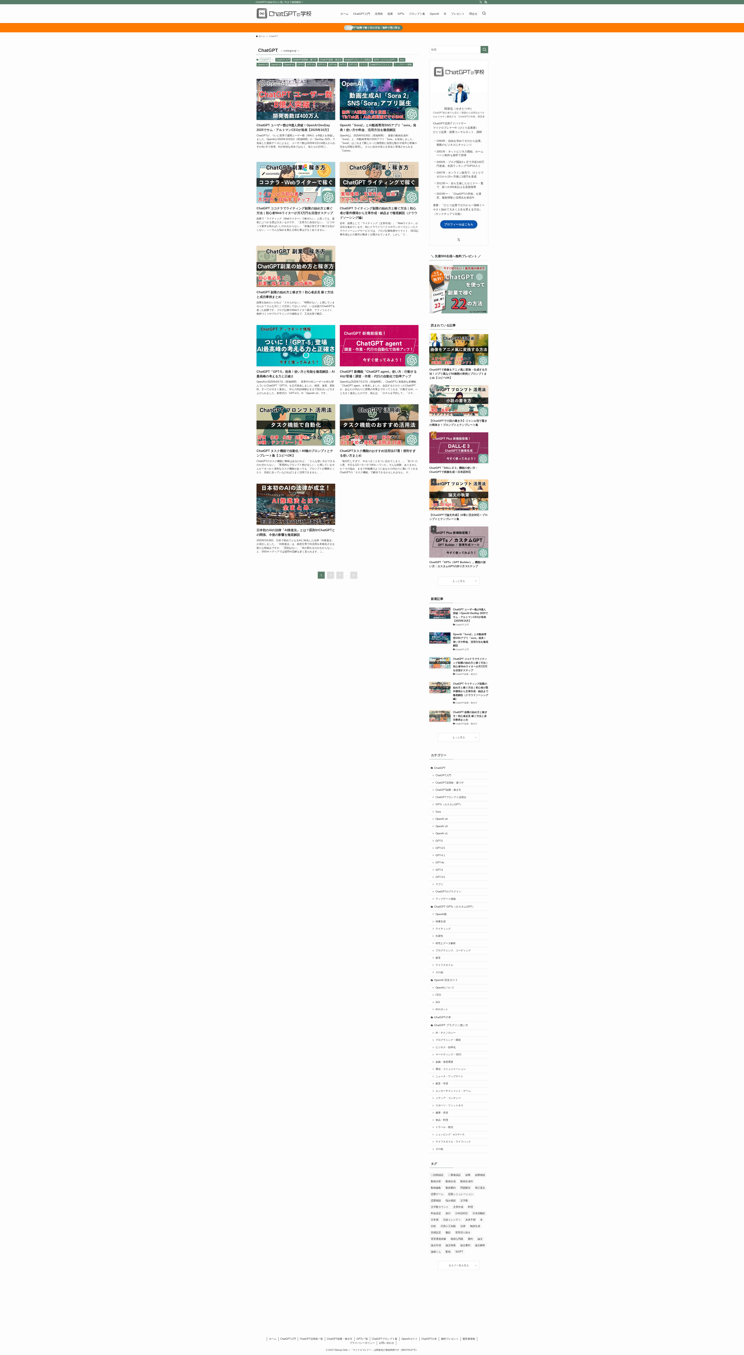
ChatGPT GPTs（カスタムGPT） (454, 906)
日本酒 (434, 1219)
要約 (470, 1238)
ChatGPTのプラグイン (381, 64)
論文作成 (436, 1245)
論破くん (436, 1251)
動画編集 (436, 1187)
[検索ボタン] (484, 13)
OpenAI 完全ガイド (446, 980)
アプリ (363, 64)
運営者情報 (468, 1338)
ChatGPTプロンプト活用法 (358, 60)
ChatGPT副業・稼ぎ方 (331, 60)
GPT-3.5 (353, 64)
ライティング (443, 928)
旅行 (448, 1213)
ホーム (272, 1338)
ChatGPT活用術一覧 (311, 1338)
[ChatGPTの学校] (284, 13)
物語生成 (475, 1226)
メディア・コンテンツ (448, 1098)
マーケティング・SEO (448, 1054)
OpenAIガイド (409, 1338)
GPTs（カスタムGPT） (385, 60)
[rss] (485, 2)
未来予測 (470, 1219)
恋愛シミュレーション (460, 1194)
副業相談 (480, 1174)
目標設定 (436, 1232)
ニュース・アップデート (449, 1076)
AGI (438, 1002)
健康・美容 (442, 1112)
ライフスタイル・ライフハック (453, 1141)
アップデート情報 (403, 64)
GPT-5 (300, 64)
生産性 (439, 936)
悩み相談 (451, 1200)
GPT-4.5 (311, 64)
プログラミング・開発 (448, 1040)
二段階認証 (437, 1174)
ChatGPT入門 (283, 60)
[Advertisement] (379, 280)
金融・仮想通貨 (444, 1062)
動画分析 (436, 1181)
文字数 (464, 1200)
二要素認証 (454, 1174)
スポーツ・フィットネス (449, 1105)
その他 (439, 972)
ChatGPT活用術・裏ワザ (305, 60)
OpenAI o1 (289, 64)
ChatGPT (440, 767)
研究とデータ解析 (446, 943)
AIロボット (442, 1009)
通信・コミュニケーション (451, 1069)
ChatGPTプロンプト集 (384, 1338)
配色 (448, 1251)
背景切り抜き (462, 1232)
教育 (438, 958)
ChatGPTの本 (442, 1017)
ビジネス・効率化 (446, 1047)
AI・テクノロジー (446, 1033)
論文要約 (465, 1245)
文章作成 (458, 1206)
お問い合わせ (386, 1342)
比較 (433, 1226)
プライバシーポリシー (362, 1342)
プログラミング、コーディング (453, 950)
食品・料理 (442, 1120)
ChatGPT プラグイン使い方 (451, 1025)
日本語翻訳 (479, 1213)
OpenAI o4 (263, 64)
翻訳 (448, 1232)
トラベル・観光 (444, 1127)
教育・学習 (442, 1083)
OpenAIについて (445, 987)
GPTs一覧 (362, 1338)
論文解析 (480, 1245)
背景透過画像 (438, 1238)
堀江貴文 (480, 1187)
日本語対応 (461, 1213)
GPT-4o (333, 64)
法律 (462, 1226)
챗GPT (459, 1251)
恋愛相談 (436, 1200)
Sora (402, 60)
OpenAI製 (441, 914)
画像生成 (441, 921)
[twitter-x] (480, 2)
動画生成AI (466, 1181)
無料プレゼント (450, 1338)
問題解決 (465, 1187)
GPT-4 (343, 64)
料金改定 (436, 1213)
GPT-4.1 (322, 64)
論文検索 (451, 1245)
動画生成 (451, 1181)
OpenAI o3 (276, 64)
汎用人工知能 (448, 1226)
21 (353, 575)
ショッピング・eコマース (450, 1134)
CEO (438, 995)
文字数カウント (440, 1206)
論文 (480, 1238)
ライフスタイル (444, 965)
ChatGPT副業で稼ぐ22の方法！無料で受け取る (373, 27)
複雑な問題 (457, 1238)
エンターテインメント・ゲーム (453, 1091)
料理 (470, 1206)
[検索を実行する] (484, 49)
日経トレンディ (452, 1219)
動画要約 (451, 1187)
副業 (467, 1174)
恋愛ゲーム (437, 1194)
